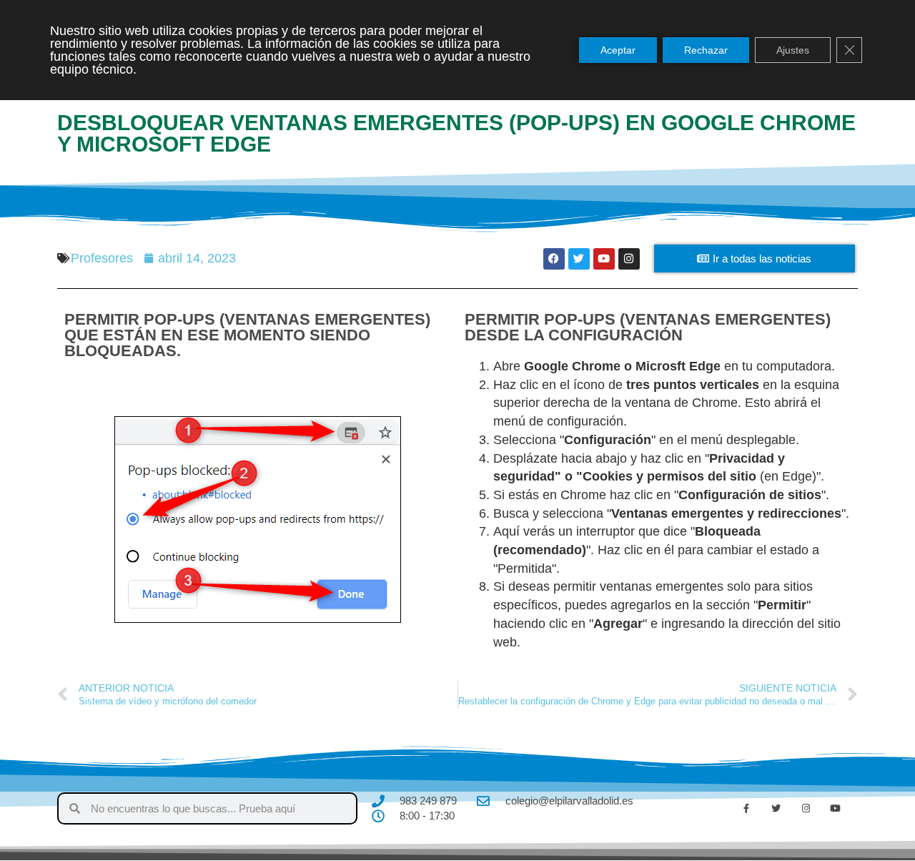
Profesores (102, 258)
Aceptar (617, 50)
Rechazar (706, 50)
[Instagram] (629, 259)
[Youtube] (604, 259)
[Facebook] (554, 259)
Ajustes (792, 50)
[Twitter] (579, 259)
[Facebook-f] (746, 809)
